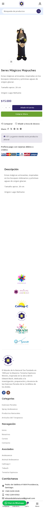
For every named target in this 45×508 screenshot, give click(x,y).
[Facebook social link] (8, 129)
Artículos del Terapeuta (12, 417)
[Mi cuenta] (40, 3)
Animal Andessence (10, 459)
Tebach (5, 468)
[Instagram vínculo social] (8, 392)
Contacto (6, 443)
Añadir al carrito (27, 107)
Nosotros (6, 434)
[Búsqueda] (38, 11)
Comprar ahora (22, 114)
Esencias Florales (9, 405)
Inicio (4, 430)
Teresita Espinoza (10, 472)
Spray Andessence (10, 409)
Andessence (7, 455)
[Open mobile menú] (3, 3)
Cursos (5, 438)
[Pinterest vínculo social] (14, 129)
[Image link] (8, 360)
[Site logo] (21, 3)
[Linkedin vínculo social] (17, 129)
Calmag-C (6, 464)
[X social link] (11, 129)
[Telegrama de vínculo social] (20, 129)
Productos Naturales (11, 413)
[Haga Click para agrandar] (11, 61)
